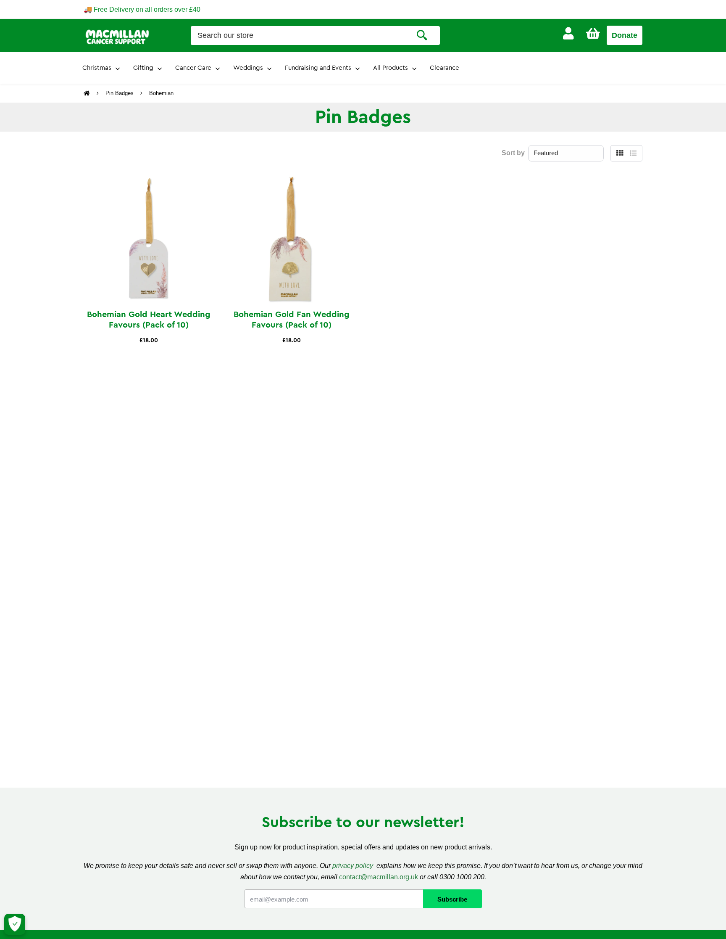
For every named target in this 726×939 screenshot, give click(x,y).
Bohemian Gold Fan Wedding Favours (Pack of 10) (292, 319)
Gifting (143, 68)
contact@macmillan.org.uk (378, 877)
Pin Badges (119, 93)
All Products (390, 68)
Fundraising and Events (318, 68)
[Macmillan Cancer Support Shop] (117, 36)
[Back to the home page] (88, 93)
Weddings (248, 68)
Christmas (96, 68)
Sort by (513, 152)
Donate (624, 35)
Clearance (444, 68)
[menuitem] (568, 33)
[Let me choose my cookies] (14, 924)
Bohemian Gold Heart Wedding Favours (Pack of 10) (148, 319)
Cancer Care (193, 68)
